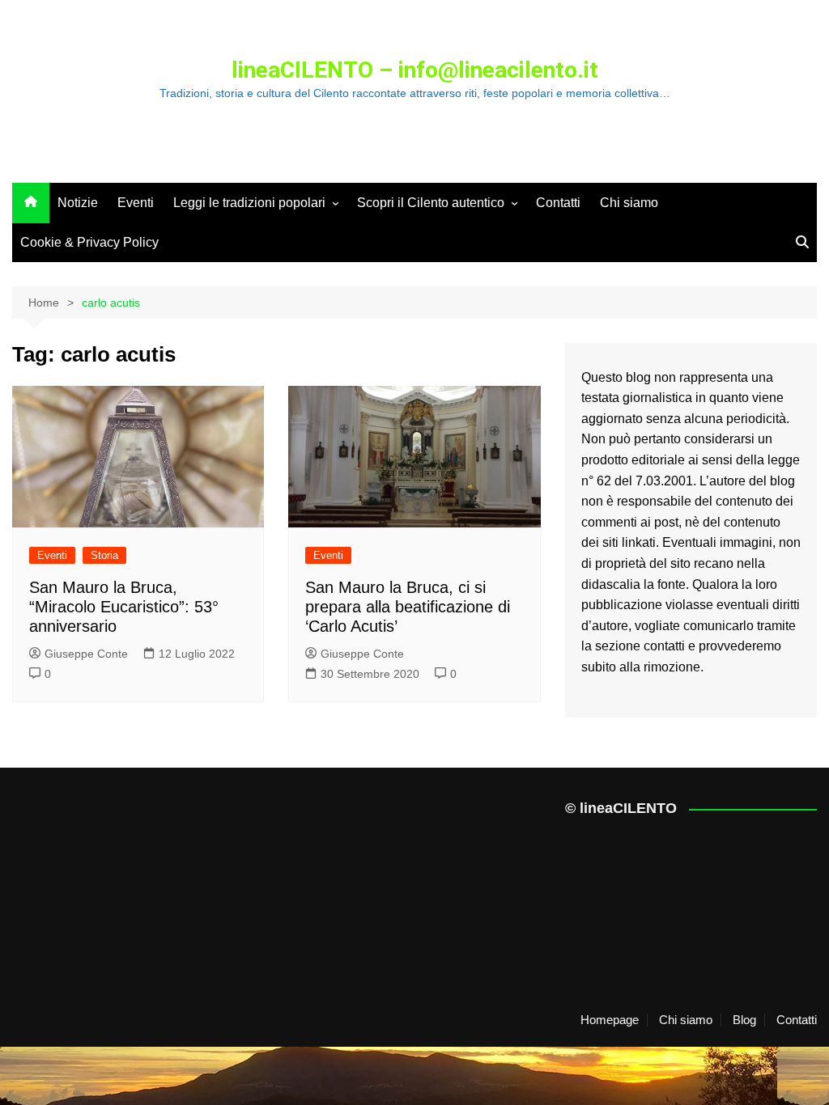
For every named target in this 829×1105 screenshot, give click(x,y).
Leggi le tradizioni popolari (249, 203)
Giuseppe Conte (86, 653)
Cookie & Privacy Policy (89, 242)
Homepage (609, 1020)
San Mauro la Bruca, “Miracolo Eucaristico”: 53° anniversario (124, 606)
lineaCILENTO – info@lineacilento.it (415, 70)
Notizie (77, 203)
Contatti (558, 203)
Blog (744, 1020)
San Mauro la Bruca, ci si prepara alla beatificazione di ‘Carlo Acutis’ (407, 606)
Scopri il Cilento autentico (430, 203)
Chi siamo (629, 203)
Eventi (135, 203)
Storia (104, 555)
